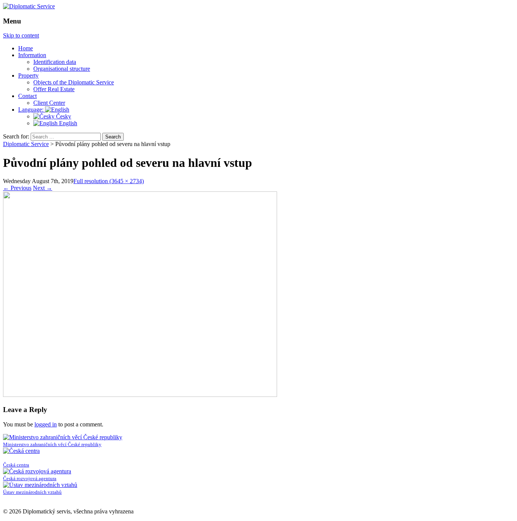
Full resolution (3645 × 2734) (108, 181)
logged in (45, 424)
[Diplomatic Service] (29, 6)
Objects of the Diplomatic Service (73, 82)
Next (42, 188)
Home (25, 48)
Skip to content (21, 35)
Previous (17, 188)
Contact (27, 96)
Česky (63, 116)
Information (32, 55)
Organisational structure (61, 68)
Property (28, 75)
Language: (31, 109)
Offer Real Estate (54, 89)
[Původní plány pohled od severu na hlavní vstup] (140, 395)
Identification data (54, 62)
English (67, 123)
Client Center (49, 103)
